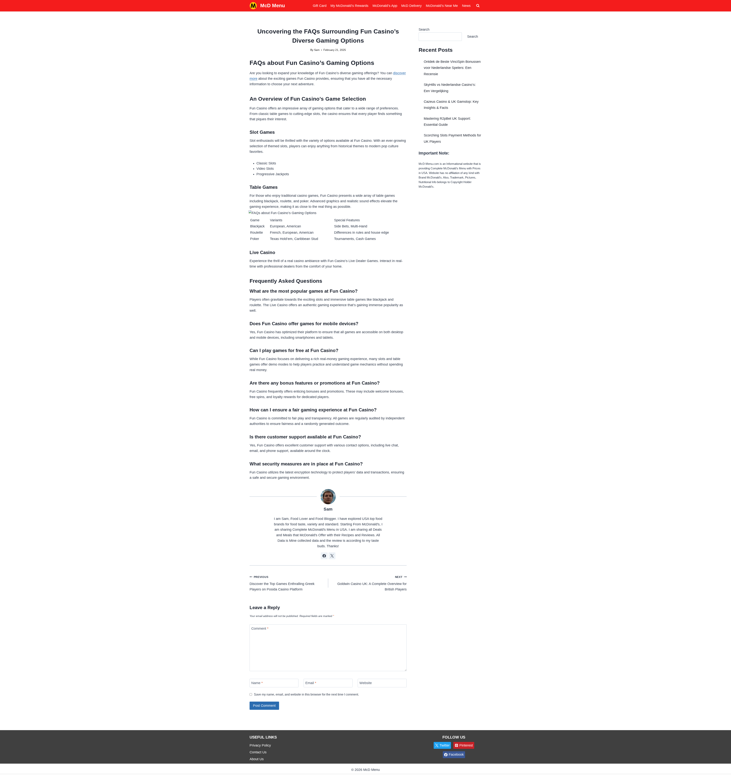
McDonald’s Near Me (442, 6)
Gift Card (319, 6)
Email (310, 683)
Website (365, 683)
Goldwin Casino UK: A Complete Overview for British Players (372, 583)
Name (257, 683)
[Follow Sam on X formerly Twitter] (332, 555)
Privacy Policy (260, 745)
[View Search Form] (477, 5)
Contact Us (258, 752)
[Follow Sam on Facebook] (324, 555)
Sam (317, 49)
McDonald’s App (385, 6)
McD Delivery (411, 6)
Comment (259, 628)
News (466, 6)
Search (424, 29)
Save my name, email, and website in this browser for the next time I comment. (306, 694)
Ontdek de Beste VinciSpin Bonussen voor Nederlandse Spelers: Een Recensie (452, 68)
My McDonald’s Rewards (349, 6)
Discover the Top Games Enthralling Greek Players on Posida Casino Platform (282, 583)
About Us (257, 759)
